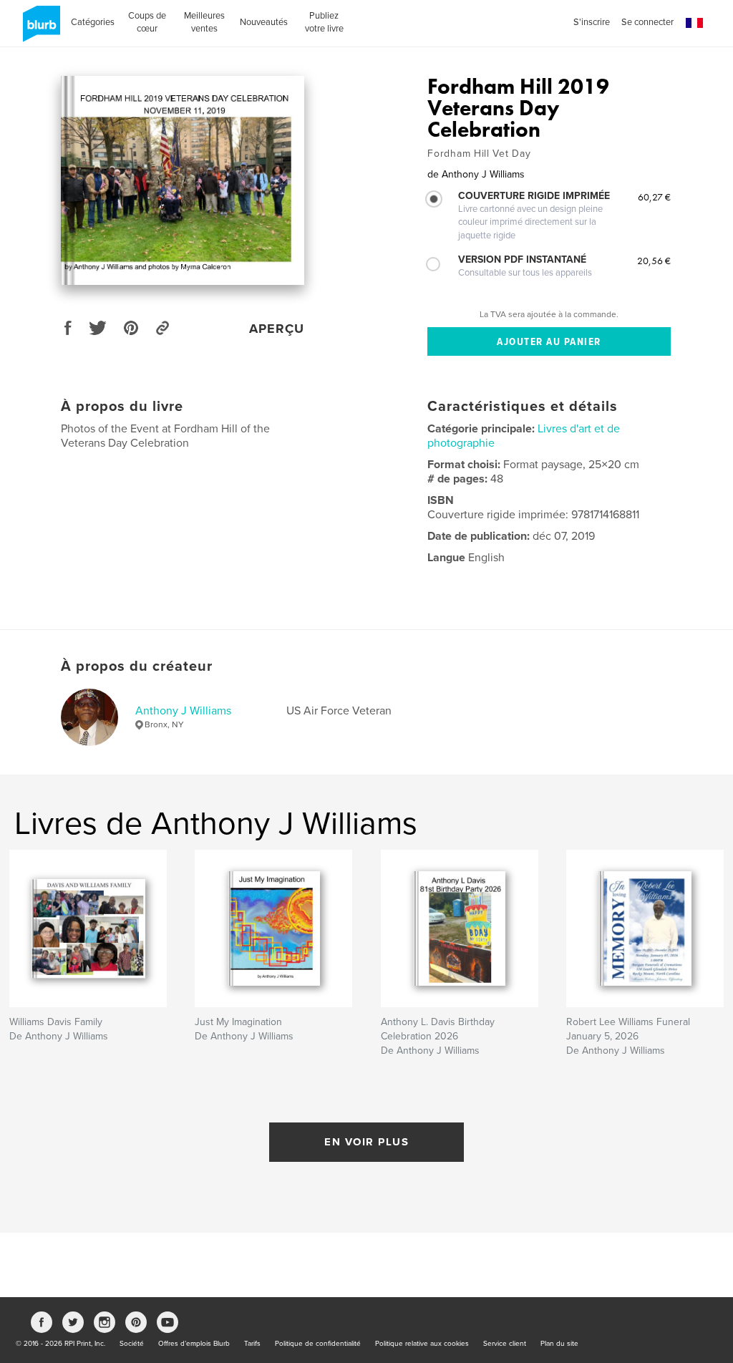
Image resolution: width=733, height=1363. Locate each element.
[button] (694, 23)
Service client (504, 1343)
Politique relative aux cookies (422, 1343)
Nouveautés (264, 22)
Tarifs (252, 1343)
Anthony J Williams (183, 711)
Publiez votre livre (324, 22)
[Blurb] (39, 29)
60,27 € (654, 196)
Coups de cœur (147, 22)
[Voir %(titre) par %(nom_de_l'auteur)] (182, 180)
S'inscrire (591, 22)
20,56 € (654, 260)
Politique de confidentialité (318, 1343)
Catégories (93, 22)
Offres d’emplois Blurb (194, 1343)
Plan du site (559, 1343)
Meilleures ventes (204, 22)
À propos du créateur (137, 666)
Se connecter (647, 22)
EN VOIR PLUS (366, 1141)
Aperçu (276, 328)
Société (132, 1343)
